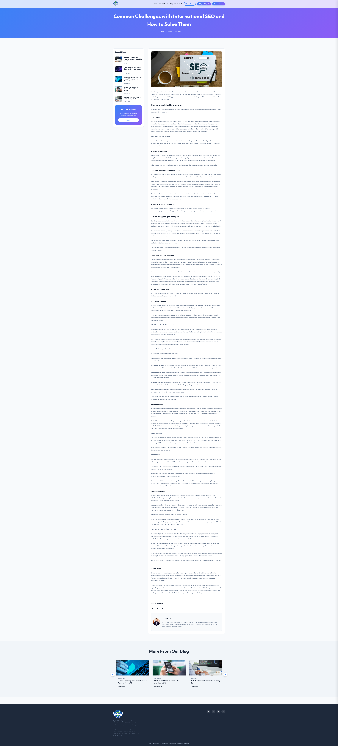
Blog (171, 4)
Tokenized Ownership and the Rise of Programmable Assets (132, 69)
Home (155, 4)
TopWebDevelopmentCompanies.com (172, 743)
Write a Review (189, 4)
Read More (121, 686)
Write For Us (178, 4)
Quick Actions (218, 4)
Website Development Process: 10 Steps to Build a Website (133, 59)
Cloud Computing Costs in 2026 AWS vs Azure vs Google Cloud (132, 79)
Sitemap (186, 743)
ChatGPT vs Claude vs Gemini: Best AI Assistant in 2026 (132, 89)
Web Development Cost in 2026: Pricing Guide (132, 98)
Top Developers (163, 4)
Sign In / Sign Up (204, 4)
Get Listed (128, 120)
